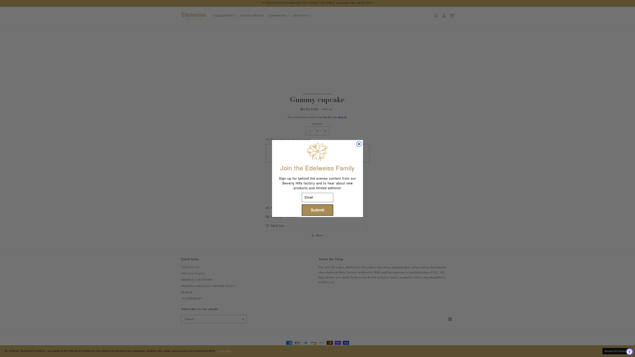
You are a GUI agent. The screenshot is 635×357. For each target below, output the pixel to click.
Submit (317, 210)
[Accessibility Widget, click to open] (629, 351)
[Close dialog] (359, 144)
